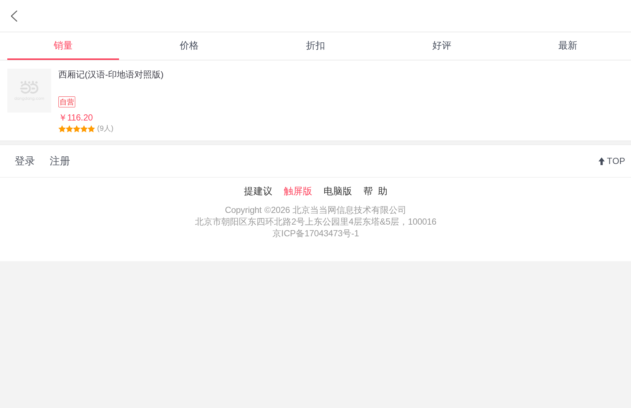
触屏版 (298, 191)
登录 (25, 161)
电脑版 (338, 191)
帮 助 (375, 191)
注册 (60, 161)
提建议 (258, 191)
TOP (616, 161)
